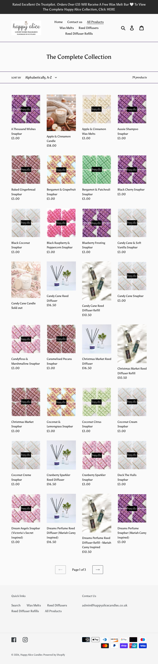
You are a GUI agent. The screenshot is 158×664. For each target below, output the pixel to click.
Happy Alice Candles (31, 654)
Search (16, 605)
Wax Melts (34, 605)
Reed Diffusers (57, 605)
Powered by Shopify (54, 654)
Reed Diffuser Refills (25, 611)
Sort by (16, 77)
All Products (53, 611)
